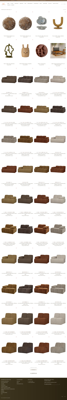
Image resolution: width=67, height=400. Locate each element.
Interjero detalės (55, 3)
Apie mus (18, 381)
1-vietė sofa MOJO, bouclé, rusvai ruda (41, 333)
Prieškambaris (36, 3)
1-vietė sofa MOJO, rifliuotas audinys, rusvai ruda (41, 363)
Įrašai (18, 382)
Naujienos (9, 4)
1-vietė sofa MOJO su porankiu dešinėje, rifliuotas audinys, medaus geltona (9, 244)
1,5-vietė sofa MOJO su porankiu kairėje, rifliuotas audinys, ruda (25, 94)
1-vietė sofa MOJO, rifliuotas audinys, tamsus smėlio (58, 363)
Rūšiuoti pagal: (4, 9)
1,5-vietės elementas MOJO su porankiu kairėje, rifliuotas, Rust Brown (58, 184)
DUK (2, 393)
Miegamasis (17, 3)
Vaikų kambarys (30, 3)
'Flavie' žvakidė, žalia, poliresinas (9, 63)
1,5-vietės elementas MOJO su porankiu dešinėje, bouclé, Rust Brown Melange (25, 124)
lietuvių (62, 396)
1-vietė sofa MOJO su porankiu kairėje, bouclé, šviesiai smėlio (57, 274)
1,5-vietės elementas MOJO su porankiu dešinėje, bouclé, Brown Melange (9, 124)
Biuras (41, 3)
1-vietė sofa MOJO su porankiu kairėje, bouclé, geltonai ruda (9, 274)
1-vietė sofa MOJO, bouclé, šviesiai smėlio (58, 333)
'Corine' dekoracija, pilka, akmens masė (41, 35)
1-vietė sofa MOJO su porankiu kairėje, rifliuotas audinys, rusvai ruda (42, 304)
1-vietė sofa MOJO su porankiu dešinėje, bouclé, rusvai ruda (41, 214)
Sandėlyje (12, 4)
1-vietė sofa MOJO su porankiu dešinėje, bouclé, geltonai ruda (9, 214)
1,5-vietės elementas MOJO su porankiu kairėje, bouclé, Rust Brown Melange (9, 184)
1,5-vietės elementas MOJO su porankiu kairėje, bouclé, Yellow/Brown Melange (25, 184)
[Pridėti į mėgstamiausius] (16, 11)
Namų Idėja (4, 397)
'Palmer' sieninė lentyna (42, 63)
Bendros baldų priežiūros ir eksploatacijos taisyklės (8, 389)
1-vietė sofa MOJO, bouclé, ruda (25, 333)
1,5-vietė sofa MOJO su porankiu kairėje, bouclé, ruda (9, 94)
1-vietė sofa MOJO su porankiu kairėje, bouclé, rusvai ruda (41, 274)
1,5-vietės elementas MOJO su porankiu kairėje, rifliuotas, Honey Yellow (41, 184)
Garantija (2, 383)
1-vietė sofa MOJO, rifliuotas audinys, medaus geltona (9, 363)
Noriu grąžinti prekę (4, 382)
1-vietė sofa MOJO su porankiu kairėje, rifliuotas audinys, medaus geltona (9, 304)
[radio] (6, 92)
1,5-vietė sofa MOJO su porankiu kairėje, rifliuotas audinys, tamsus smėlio (41, 94)
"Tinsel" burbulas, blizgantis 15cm (9, 35)
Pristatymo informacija (5, 381)
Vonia (25, 3)
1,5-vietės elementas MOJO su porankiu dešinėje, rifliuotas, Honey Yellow (25, 154)
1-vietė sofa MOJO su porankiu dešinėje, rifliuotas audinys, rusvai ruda (41, 244)
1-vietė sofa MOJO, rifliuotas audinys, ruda (25, 362)
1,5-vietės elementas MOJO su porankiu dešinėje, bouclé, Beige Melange (58, 94)
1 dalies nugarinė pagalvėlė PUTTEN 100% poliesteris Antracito (58, 64)
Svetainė (12, 3)
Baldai (8, 3)
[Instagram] (48, 0)
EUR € (64, 396)
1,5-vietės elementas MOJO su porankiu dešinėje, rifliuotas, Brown (58, 124)
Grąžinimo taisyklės (4, 386)
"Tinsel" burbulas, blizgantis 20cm (25, 35)
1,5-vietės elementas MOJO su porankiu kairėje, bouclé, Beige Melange (58, 154)
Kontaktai (2, 391)
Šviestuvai (50, 3)
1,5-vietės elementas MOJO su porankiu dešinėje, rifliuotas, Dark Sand (9, 154)
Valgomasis (21, 3)
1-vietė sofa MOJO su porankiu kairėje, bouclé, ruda (25, 274)
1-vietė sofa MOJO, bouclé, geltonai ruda (9, 333)
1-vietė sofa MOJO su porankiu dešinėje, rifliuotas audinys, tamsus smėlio (58, 244)
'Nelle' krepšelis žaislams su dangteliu (25, 63)
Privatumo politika (4, 392)
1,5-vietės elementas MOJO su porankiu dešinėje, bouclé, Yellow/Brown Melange (42, 124)
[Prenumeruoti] (59, 384)
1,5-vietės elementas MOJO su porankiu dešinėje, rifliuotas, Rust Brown (42, 154)
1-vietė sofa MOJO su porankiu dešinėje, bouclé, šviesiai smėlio (58, 214)
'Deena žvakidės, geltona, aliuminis (58, 35)
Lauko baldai (45, 3)
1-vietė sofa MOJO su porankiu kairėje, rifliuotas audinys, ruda (25, 304)
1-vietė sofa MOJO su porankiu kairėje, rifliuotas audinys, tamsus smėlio (58, 304)
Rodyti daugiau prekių (33, 369)
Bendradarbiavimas (20, 383)
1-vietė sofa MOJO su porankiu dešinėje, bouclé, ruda (25, 214)
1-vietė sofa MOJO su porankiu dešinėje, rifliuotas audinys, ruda (25, 244)
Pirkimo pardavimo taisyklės (5, 387)
